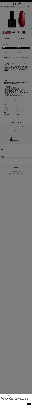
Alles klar (29, 403)
